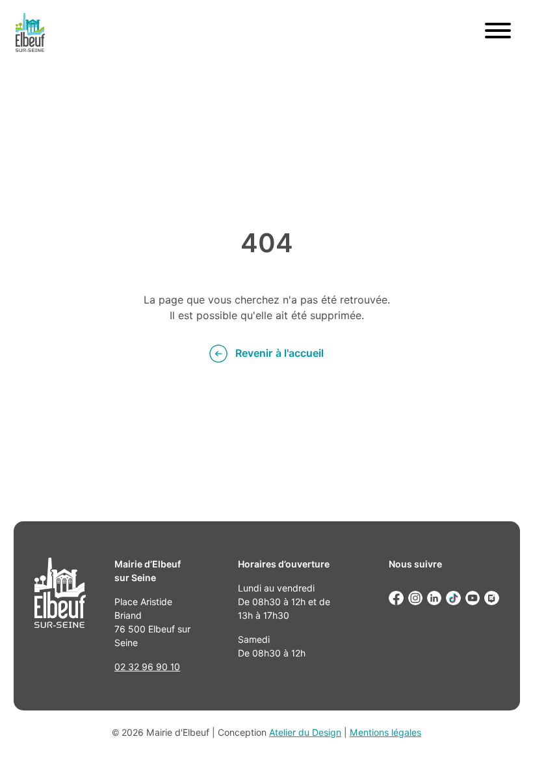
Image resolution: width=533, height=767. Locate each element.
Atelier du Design (305, 732)
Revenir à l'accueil (279, 353)
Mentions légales (385, 732)
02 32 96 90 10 (147, 667)
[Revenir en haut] (504, 738)
